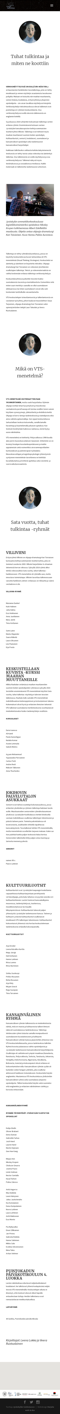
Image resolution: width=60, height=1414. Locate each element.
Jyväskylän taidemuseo (24, 1407)
